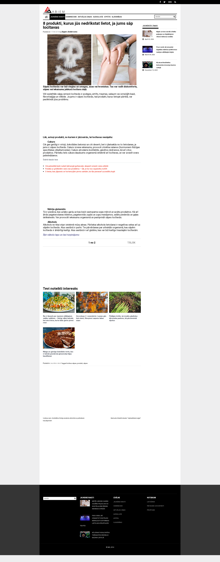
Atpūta (107, 17)
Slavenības (117, 17)
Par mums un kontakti (155, 506)
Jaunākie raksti (57, 17)
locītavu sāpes (71, 363)
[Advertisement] (92, 119)
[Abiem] (46, 17)
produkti (80, 363)
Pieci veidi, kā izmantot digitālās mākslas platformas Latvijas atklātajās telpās (166, 49)
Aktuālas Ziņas (85, 17)
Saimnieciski (71, 17)
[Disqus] (92, 455)
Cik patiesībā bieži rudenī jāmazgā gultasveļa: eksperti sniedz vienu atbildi (76, 166)
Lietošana (151, 502)
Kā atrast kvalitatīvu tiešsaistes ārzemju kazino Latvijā (166, 65)
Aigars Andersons (69, 32)
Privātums (151, 510)
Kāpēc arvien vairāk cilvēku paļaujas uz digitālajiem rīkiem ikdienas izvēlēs (166, 34)
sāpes (85, 363)
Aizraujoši (98, 17)
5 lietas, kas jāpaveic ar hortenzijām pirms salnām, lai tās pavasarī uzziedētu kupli (80, 171)
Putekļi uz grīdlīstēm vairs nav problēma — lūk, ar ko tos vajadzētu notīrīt (76, 169)
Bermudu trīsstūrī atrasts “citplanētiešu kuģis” (126, 418)
